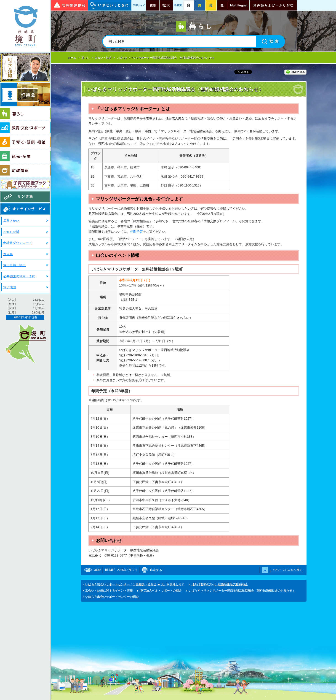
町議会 (25, 94)
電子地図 (9, 287)
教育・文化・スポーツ (25, 128)
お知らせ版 (11, 232)
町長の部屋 (25, 67)
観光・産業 (25, 156)
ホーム (72, 57)
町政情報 (25, 170)
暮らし (25, 114)
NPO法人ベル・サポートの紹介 (161, 590)
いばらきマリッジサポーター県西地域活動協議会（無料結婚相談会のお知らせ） (242, 590)
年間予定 (136, 231)
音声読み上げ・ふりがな (273, 5)
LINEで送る (295, 72)
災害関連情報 (69, 5)
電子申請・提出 (14, 265)
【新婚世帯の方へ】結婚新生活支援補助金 (219, 584)
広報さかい (11, 220)
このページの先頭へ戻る (286, 570)
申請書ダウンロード (17, 243)
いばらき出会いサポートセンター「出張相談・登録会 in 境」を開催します (134, 584)
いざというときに (109, 5)
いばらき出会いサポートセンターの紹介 (112, 596)
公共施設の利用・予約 (19, 276)
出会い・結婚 (103, 57)
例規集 (8, 254)
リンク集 (25, 196)
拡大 (166, 5)
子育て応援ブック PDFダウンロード (25, 184)
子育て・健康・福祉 (25, 142)
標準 (152, 5)
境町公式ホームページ (25, 26)
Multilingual (238, 5)
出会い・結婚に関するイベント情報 (109, 590)
